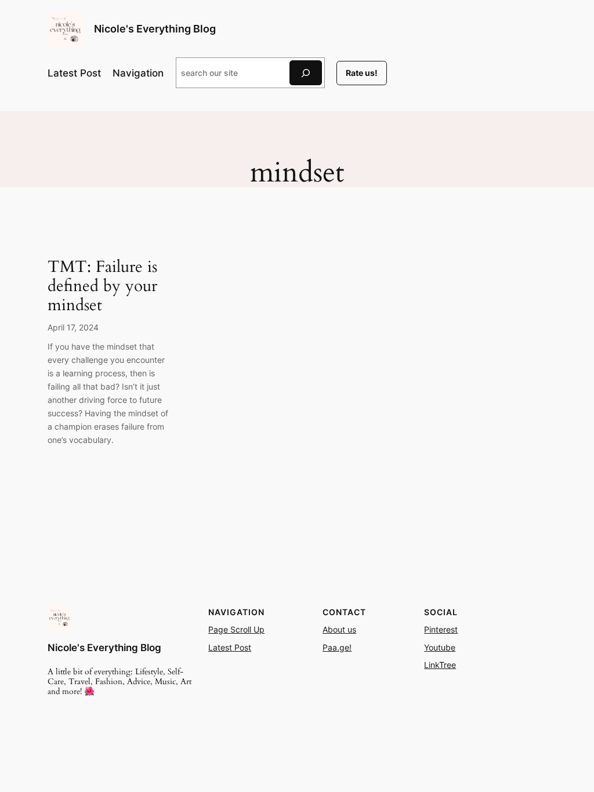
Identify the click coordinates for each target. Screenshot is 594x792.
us (350, 629)
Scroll (240, 629)
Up (258, 629)
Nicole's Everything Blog (155, 29)
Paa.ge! (337, 647)
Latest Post (229, 647)
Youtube (439, 647)
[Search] (305, 72)
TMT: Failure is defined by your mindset (102, 286)
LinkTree (440, 665)
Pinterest (441, 629)
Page (219, 629)
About (334, 629)
